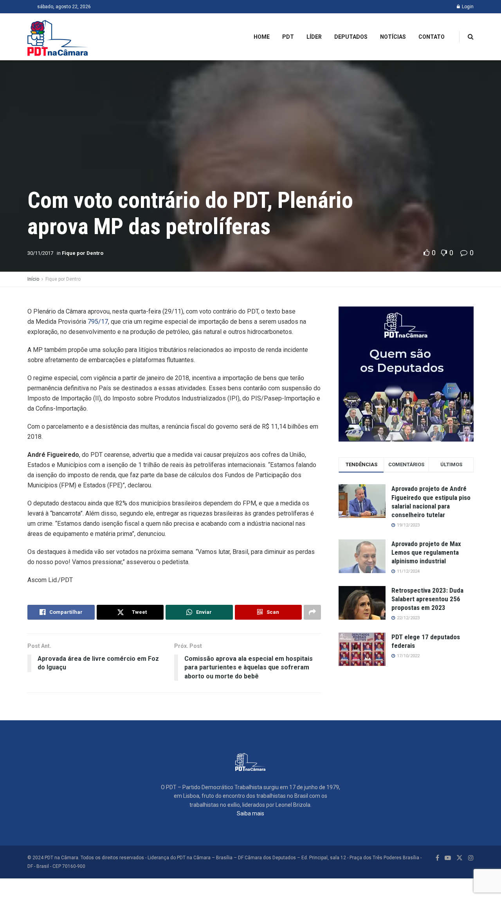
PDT (288, 37)
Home (262, 37)
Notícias (393, 37)
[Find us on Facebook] (437, 857)
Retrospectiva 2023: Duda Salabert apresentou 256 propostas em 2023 (427, 598)
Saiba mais (250, 813)
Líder (314, 37)
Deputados (351, 37)
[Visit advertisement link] (406, 374)
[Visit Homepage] (57, 36)
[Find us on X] (459, 857)
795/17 (98, 321)
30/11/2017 (40, 253)
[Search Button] (471, 36)
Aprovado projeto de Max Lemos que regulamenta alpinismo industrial (426, 552)
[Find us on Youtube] (448, 857)
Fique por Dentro (82, 253)
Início (33, 279)
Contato (431, 37)
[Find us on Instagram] (471, 857)
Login (467, 6)
